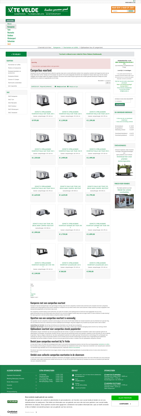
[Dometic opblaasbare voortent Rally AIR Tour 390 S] (97, 145)
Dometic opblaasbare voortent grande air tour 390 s (70, 225)
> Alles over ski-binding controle (124, 121)
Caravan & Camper (13, 79)
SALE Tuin (11, 99)
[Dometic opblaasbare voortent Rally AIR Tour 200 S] (43, 108)
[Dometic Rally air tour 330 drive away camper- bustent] (97, 183)
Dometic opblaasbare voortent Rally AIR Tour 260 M (97, 113)
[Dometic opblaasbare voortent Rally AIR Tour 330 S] (43, 145)
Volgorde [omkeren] (45, 86)
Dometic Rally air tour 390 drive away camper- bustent (43, 224)
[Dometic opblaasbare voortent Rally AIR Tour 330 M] (70, 145)
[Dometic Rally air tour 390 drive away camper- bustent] (43, 220)
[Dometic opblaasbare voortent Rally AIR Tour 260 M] (97, 108)
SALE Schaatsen (12, 112)
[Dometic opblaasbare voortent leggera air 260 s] (97, 259)
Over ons (9, 388)
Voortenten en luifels (70, 47)
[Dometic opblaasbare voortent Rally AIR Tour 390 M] (43, 183)
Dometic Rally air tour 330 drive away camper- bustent (97, 187)
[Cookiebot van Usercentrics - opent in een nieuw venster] (12, 412)
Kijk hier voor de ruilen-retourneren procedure (124, 82)
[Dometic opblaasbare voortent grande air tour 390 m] (97, 220)
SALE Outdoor (12, 106)
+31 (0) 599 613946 (81, 385)
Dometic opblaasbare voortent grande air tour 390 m (97, 225)
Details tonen (29, 412)
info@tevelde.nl (124, 91)
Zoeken (131, 11)
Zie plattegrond (79, 376)
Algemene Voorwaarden (14, 375)
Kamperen (57, 47)
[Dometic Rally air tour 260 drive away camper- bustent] (70, 183)
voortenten (101, 344)
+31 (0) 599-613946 (124, 89)
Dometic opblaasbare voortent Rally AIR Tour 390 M (43, 187)
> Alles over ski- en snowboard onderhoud (124, 119)
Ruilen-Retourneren (12, 382)
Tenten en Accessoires (14, 68)
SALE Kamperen (12, 96)
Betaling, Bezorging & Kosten (15, 378)
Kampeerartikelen (13, 76)
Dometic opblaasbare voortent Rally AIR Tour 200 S (43, 113)
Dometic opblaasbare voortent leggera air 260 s (97, 264)
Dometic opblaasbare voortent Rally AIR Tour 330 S (43, 150)
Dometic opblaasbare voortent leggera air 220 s (70, 264)
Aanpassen (123, 403)
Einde (32, 295)
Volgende (33, 294)
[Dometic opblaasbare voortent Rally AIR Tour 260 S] (70, 108)
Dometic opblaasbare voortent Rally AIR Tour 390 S (97, 150)
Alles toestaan (125, 398)
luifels (107, 344)
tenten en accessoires (74, 347)
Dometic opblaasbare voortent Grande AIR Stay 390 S (43, 265)
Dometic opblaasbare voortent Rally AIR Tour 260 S (70, 113)
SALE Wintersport (13, 109)
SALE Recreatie (12, 103)
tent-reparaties (12, 86)
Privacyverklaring (12, 391)
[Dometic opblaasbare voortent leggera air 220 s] (70, 259)
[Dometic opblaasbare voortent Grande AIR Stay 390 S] (43, 259)
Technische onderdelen (15, 83)
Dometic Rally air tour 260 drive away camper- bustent (70, 187)
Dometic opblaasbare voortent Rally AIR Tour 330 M (70, 150)
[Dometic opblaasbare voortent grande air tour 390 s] (70, 220)
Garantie (9, 385)
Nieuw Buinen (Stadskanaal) (124, 88)
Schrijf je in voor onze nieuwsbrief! (124, 99)
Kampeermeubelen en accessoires (14, 72)
